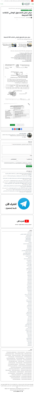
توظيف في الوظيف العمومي (13, 361)
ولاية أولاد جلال (28, 269)
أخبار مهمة (29, 232)
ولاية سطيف (29, 320)
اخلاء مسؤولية (7, 388)
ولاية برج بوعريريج (28, 295)
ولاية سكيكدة (29, 323)
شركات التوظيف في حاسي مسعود (12, 365)
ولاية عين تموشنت (28, 330)
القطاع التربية (29, 245)
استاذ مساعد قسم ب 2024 (21, 352)
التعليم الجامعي (28, 239)
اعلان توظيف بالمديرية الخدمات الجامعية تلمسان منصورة (21, 189)
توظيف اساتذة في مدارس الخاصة (16, 355)
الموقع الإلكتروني (13, 159)
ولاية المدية (29, 283)
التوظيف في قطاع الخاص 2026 (10, 353)
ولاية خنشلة (29, 319)
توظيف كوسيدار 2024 (19, 362)
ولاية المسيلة (29, 284)
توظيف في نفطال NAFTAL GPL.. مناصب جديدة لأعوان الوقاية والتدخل (6, 45)
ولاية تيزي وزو (29, 312)
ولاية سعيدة (29, 321)
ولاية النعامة (29, 288)
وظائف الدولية (29, 265)
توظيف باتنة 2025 (19, 359)
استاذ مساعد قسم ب (28, 352)
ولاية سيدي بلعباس (28, 325)
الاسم (31, 155)
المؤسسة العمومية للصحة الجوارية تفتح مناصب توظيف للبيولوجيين (20, 182)
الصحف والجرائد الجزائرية (27, 243)
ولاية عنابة (29, 327)
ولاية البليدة (29, 273)
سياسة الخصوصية (12, 388)
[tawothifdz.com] (26, 3)
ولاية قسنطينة (28, 338)
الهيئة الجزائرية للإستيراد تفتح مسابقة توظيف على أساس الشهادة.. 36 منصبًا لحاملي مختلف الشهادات (17, 191)
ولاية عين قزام (29, 332)
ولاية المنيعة (29, 287)
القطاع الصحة (29, 247)
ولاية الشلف (29, 280)
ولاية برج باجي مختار (28, 294)
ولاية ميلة (29, 342)
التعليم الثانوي (28, 238)
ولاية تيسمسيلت (28, 313)
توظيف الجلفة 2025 (28, 358)
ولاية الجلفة (29, 279)
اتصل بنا (22, 388)
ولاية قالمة (29, 336)
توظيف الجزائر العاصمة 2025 (27, 356)
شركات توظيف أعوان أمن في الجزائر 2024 (16, 367)
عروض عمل (29, 8)
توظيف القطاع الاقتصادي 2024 (20, 358)
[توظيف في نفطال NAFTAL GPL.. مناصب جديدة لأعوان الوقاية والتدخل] (14, 45)
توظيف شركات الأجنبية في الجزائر (11, 359)
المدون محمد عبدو (28, 17)
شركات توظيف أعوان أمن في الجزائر (26, 367)
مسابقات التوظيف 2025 (19, 373)
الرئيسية (25, 8)
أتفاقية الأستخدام (18, 388)
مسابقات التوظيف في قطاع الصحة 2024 (15, 376)
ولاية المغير (29, 286)
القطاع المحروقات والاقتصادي (24, 10)
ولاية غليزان (29, 335)
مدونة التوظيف (8, 370)
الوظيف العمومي (28, 256)
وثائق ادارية (29, 264)
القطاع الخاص (29, 246)
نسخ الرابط (12, 125)
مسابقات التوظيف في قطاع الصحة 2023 (26, 376)
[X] (23, 137)
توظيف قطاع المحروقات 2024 (27, 362)
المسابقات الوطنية (28, 251)
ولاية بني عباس (28, 299)
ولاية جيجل (29, 317)
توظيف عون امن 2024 (28, 361)
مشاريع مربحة (29, 260)
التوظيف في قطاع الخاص (28, 353)
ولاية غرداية (29, 334)
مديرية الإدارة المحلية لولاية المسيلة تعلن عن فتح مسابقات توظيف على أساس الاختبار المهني (16, 1)
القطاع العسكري (28, 249)
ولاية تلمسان (29, 305)
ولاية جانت (29, 316)
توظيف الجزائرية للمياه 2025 (19, 356)
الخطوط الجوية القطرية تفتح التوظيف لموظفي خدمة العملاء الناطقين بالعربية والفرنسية (18, 174)
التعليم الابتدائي (28, 236)
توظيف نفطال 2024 (28, 364)
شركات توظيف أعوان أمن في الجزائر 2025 (26, 368)
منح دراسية (29, 261)
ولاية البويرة (29, 275)
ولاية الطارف (29, 282)
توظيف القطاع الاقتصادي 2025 (11, 358)
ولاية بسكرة (29, 297)
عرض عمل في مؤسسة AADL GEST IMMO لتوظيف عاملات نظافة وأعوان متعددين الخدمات (22, 45)
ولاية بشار (29, 298)
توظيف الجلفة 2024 (11, 356)
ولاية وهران (29, 345)
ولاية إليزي (29, 271)
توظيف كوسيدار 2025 (12, 362)
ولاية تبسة (29, 302)
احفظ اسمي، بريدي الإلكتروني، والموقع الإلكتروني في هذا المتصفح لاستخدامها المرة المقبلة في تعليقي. (18, 163)
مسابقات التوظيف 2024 (27, 373)
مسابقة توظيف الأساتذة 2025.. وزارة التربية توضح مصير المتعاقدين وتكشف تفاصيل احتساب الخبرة (17, 186)
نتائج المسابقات (28, 262)
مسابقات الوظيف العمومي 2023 (15, 377)
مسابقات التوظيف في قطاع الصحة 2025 (26, 377)
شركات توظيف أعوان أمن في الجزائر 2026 (14, 368)
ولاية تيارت (29, 309)
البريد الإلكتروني (29, 159)
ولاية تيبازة (29, 310)
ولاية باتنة (29, 291)
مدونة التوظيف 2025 (20, 371)
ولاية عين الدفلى (28, 328)
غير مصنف (29, 257)
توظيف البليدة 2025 (8, 355)
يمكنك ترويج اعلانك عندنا (20, 390)
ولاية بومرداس (29, 301)
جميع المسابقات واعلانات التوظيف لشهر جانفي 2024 (24, 365)
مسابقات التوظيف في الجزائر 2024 (16, 374)
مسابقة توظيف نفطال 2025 (16, 379)
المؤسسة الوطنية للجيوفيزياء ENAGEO (26, 355)
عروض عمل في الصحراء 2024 (16, 370)
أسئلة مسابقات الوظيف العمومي (25, 234)
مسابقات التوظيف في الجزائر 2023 (26, 374)
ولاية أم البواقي (28, 268)
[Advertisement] (17, 26)
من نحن (28, 388)
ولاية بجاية (29, 293)
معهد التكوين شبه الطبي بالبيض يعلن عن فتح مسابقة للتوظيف (20, 180)
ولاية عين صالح (29, 331)
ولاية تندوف (29, 308)
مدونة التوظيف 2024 (28, 371)
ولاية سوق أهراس (28, 324)
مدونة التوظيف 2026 (13, 371)
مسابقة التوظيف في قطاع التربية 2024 (26, 379)
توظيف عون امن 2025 (21, 361)
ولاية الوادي (29, 290)
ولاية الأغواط (29, 272)
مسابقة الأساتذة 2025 (27, 254)
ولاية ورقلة (29, 343)
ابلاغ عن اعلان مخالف (13, 390)
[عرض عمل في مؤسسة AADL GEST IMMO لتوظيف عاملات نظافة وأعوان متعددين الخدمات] (29, 45)
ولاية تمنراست (29, 306)
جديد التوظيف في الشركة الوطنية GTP (13, 364)
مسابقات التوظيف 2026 (11, 373)
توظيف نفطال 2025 (22, 364)
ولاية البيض (29, 276)
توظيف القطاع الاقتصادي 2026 (27, 359)
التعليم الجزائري (28, 235)
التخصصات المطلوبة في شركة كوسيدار (11, 352)
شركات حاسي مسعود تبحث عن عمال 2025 (26, 370)
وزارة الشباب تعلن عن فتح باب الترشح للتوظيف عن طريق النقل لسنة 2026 (19, 176)
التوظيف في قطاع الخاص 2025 (19, 353)
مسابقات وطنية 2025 (27, 253)
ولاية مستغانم (29, 339)
